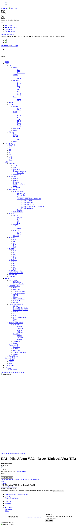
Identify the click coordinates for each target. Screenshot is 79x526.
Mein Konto (9, 25)
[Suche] (1, 22)
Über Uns (8, 501)
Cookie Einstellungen (12, 498)
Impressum (8, 509)
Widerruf (8, 503)
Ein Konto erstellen (11, 31)
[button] (10, 479)
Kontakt (7, 496)
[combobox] (10, 20)
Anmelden (8, 29)
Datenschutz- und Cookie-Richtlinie (16, 494)
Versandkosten (21, 471)
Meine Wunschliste (11, 27)
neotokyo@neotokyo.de (34, 517)
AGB (7, 511)
